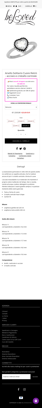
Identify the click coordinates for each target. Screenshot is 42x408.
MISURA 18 (16, 126)
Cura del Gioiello (7, 342)
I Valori (4, 318)
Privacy (4, 320)
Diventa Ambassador (9, 359)
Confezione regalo (25, 156)
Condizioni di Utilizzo (9, 337)
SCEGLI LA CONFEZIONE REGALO (21, 103)
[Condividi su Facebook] (17, 149)
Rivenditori (5, 352)
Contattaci (20, 158)
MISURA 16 (31, 121)
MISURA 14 (21, 121)
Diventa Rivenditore (8, 354)
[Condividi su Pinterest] (24, 149)
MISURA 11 (11, 121)
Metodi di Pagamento (15, 153)
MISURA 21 (26, 126)
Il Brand (4, 311)
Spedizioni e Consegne (10, 330)
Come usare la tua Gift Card (11, 339)
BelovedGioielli (27, 402)
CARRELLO (30, 6)
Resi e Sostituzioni (8, 335)
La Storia (5, 316)
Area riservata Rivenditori (10, 356)
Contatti (4, 314)
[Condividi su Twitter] (20, 149)
